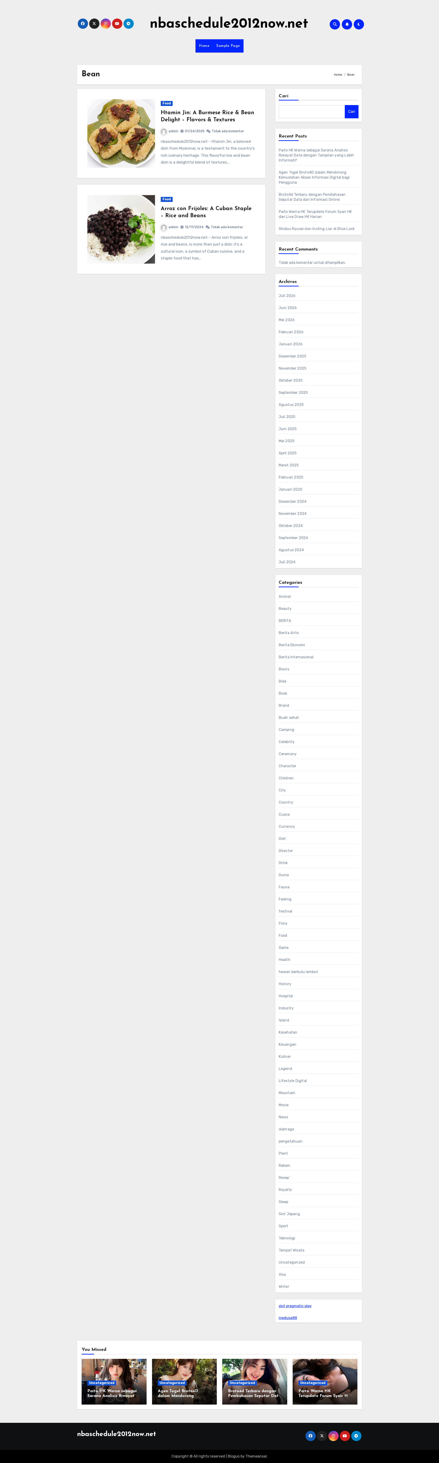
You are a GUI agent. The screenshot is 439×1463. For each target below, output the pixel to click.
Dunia (284, 875)
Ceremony (288, 754)
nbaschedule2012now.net (229, 24)
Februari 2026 (291, 332)
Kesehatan (288, 1032)
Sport (283, 1226)
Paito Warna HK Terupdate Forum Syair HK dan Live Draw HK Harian (324, 1396)
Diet (282, 838)
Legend (285, 1068)
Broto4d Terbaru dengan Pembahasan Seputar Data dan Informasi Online (254, 1396)
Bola (282, 681)
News (283, 1117)
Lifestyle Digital (293, 1081)
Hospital (286, 996)
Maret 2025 (289, 465)
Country (286, 802)
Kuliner (285, 1056)
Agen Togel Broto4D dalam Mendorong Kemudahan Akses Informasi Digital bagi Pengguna (314, 177)
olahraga (286, 1129)
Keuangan (288, 1044)
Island (284, 1020)
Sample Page (228, 46)
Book (283, 693)
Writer (284, 1286)
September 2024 (293, 538)
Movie (284, 1105)
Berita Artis (289, 633)
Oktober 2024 (291, 526)
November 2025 (293, 368)
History (285, 984)
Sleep (283, 1202)
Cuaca (284, 814)
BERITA (285, 621)
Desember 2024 (293, 501)
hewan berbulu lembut (298, 972)
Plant (283, 1153)
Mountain (287, 1093)
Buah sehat (289, 717)
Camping (286, 730)
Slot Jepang (289, 1214)
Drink (283, 863)
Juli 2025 (287, 417)
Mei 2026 (287, 320)
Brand (284, 705)
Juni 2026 (288, 308)
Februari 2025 (291, 477)
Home (204, 46)
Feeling (285, 899)
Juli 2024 (287, 562)
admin (173, 131)
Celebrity (287, 742)
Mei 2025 (287, 441)
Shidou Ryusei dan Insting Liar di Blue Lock (317, 229)
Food (167, 103)
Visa (282, 1274)
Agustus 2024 (291, 550)
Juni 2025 (288, 429)
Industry (286, 1008)
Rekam (284, 1165)
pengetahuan (290, 1141)
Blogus (234, 1456)
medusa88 (288, 1318)
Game (284, 947)
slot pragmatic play (295, 1306)
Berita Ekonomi (292, 645)
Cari (284, 96)
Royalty (285, 1190)
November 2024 (293, 513)
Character (288, 766)
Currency (287, 826)
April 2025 (288, 453)
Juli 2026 (287, 296)
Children (286, 778)
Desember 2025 (292, 356)
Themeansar (256, 1456)
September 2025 (293, 392)
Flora (283, 923)
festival (285, 911)
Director (286, 851)
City (282, 790)
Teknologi (287, 1238)
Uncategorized (292, 1262)
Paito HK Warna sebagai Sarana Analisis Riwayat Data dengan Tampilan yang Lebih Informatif (316, 155)
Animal (285, 596)
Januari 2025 (290, 489)
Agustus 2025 (291, 404)
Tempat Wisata (292, 1250)
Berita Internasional (296, 657)
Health (284, 960)
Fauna (284, 887)
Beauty (285, 608)
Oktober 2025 (290, 380)
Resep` (284, 1177)
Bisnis (284, 669)
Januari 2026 (290, 344)
